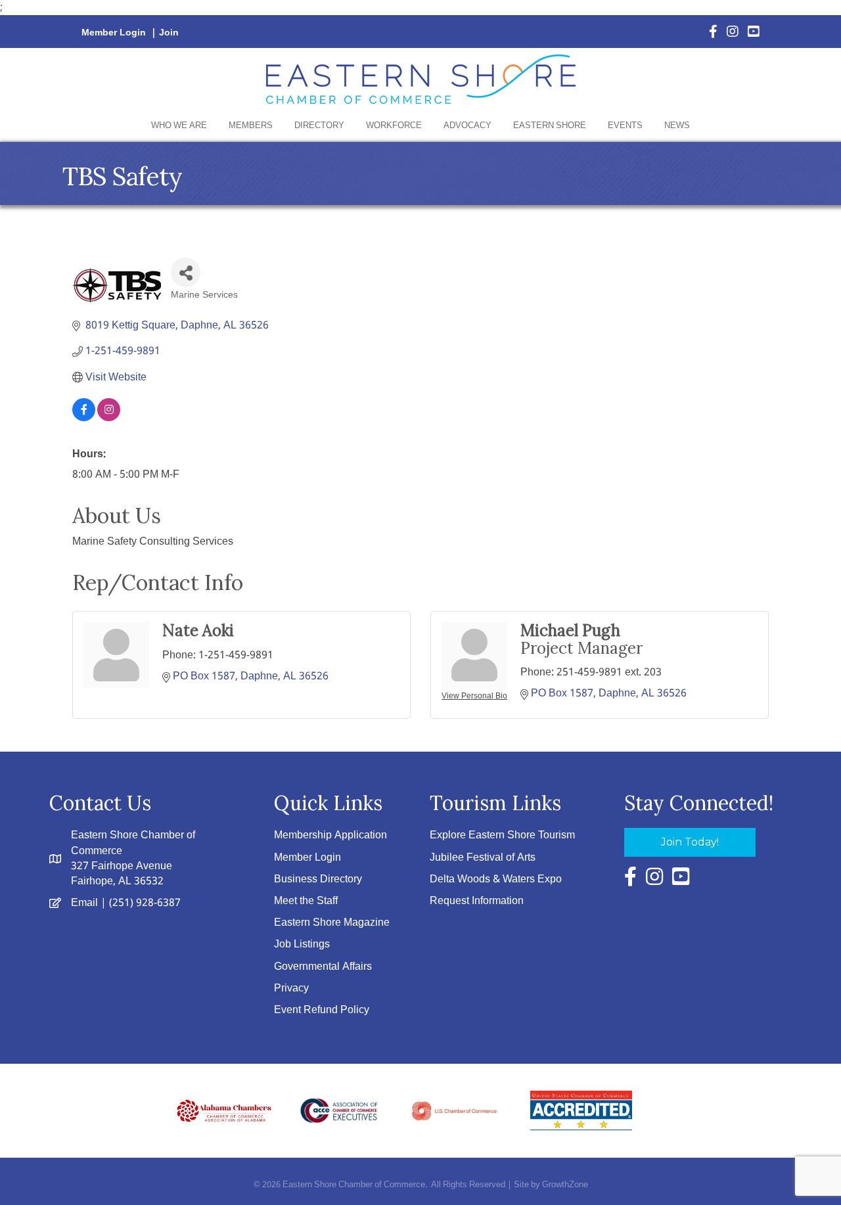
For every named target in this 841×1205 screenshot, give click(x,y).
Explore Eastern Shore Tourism (502, 835)
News (677, 125)
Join (169, 33)
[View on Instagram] (108, 418)
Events (625, 125)
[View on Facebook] (83, 418)
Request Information (477, 901)
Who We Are (179, 125)
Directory (319, 125)
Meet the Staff (306, 901)
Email (84, 903)
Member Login (113, 33)
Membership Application (330, 835)
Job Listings (302, 944)
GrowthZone (565, 1185)
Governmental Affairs (323, 967)
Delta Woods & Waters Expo (496, 879)
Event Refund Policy (321, 1010)
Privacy (291, 988)
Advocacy (467, 125)
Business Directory (318, 879)
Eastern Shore (549, 125)
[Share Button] (185, 272)
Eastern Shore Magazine (332, 923)
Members (251, 125)
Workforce (394, 125)
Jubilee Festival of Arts (482, 858)
